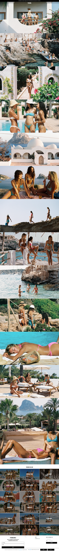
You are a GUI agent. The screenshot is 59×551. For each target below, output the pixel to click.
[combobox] (47, 541)
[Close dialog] (25, 536)
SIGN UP (13, 547)
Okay (51, 549)
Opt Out (30, 549)
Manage (44, 549)
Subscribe (51, 542)
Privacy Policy (20, 549)
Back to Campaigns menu (29, 23)
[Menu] (10, 3)
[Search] (11, 3)
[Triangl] (29, 3)
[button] (49, 2)
